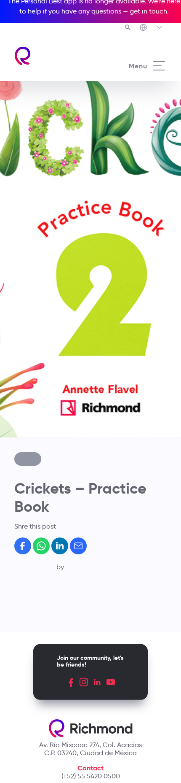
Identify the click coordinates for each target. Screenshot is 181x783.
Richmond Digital (64, 446)
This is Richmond (64, 344)
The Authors (56, 353)
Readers (51, 437)
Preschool (53, 382)
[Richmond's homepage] (22, 56)
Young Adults (58, 410)
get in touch (148, 11)
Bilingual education (68, 374)
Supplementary (61, 419)
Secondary (54, 401)
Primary (49, 392)
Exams (47, 428)
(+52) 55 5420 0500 (90, 776)
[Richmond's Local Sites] (151, 28)
